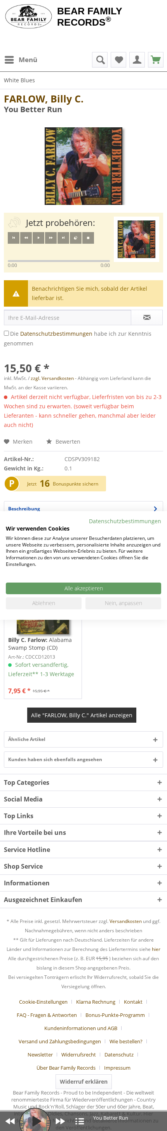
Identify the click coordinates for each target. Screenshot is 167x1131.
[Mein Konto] (137, 60)
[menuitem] (20, 60)
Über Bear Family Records (66, 1067)
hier (156, 949)
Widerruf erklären (84, 1081)
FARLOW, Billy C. (44, 98)
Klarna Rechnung (95, 1001)
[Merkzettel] (118, 60)
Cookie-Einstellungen (43, 1001)
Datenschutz (119, 1054)
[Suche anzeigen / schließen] (100, 60)
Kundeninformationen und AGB (80, 1028)
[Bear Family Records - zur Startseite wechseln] (28, 16)
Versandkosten (126, 921)
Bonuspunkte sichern (75, 484)
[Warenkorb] (156, 60)
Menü (28, 59)
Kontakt (133, 1001)
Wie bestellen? (126, 1041)
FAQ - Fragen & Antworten (47, 1014)
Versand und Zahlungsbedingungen (60, 1041)
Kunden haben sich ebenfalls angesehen (55, 759)
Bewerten (67, 441)
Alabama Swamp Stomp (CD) (40, 643)
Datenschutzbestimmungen (56, 333)
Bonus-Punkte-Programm (115, 1014)
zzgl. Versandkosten (52, 378)
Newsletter (40, 1054)
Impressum (117, 1067)
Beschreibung (24, 508)
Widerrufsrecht (78, 1054)
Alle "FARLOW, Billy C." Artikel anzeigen (81, 715)
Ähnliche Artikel (26, 739)
